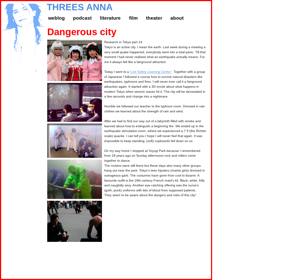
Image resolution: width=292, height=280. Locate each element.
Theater (154, 18)
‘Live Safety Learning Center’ (151, 72)
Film (133, 18)
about (177, 18)
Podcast (82, 18)
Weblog (56, 18)
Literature (110, 18)
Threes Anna (80, 7)
